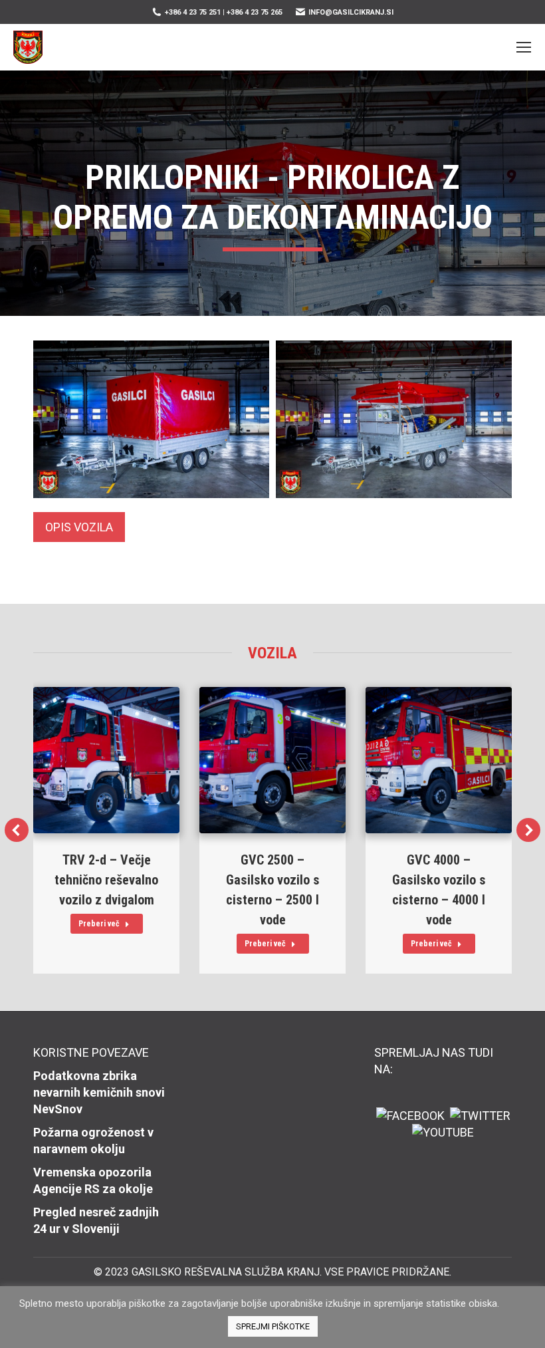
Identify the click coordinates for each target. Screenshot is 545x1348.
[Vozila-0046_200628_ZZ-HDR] (394, 419)
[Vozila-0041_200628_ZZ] (151, 419)
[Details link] (106, 760)
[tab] (79, 527)
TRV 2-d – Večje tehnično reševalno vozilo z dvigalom (106, 880)
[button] (17, 830)
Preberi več (99, 923)
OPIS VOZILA (79, 527)
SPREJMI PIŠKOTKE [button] (273, 1326)
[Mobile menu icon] (524, 47)
